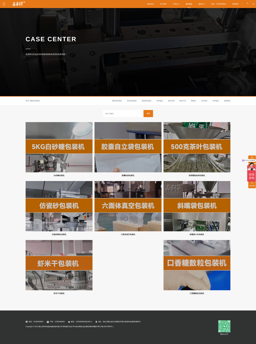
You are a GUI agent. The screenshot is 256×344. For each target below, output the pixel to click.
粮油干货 (183, 101)
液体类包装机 (146, 101)
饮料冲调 (171, 101)
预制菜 (193, 101)
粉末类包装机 (132, 101)
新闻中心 (201, 4)
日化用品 (204, 101)
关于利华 (163, 4)
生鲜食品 (215, 101)
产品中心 (176, 4)
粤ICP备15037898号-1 (105, 326)
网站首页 (150, 4)
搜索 (148, 113)
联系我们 (235, 4)
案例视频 (189, 4)
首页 (27, 101)
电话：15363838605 (218, 4)
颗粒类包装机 (35, 101)
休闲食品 (159, 101)
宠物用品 (227, 101)
